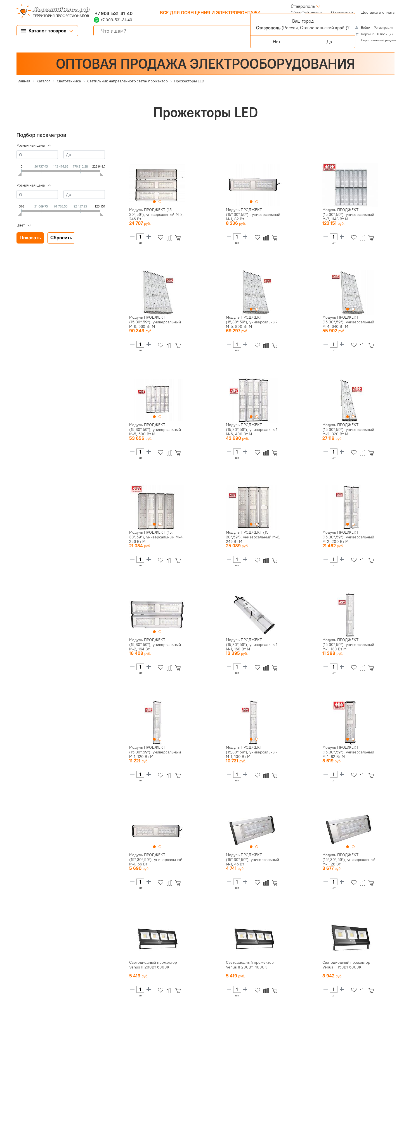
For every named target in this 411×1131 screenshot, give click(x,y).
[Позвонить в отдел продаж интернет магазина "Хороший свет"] (95, 6)
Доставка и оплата (378, 12)
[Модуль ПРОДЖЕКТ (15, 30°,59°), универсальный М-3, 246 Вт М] (254, 507)
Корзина (367, 34)
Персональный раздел (378, 40)
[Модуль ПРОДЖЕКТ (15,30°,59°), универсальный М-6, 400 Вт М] (254, 400)
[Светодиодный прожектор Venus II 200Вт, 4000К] (254, 937)
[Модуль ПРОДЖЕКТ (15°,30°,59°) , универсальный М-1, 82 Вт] (254, 185)
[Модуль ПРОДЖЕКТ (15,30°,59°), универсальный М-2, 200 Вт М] (350, 507)
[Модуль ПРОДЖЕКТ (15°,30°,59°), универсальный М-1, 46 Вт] (254, 830)
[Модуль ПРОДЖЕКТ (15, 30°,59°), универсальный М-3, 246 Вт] (157, 185)
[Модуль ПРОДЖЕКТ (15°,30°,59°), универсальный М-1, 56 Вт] (157, 830)
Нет (276, 41)
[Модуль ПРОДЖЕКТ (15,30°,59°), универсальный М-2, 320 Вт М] (350, 400)
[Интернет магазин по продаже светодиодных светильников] (50, 12)
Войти (366, 27)
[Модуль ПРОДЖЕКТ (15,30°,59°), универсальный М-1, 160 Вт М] (254, 615)
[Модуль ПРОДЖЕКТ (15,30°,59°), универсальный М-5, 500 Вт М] (157, 400)
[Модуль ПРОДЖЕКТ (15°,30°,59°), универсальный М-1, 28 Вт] (350, 830)
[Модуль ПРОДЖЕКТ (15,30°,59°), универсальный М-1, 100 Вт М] (254, 722)
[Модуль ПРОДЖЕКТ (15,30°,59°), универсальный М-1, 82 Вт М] (350, 722)
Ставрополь (303, 6)
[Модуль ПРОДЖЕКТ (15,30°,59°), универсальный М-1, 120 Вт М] (157, 722)
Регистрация (383, 27)
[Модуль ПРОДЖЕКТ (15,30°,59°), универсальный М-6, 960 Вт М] (157, 292)
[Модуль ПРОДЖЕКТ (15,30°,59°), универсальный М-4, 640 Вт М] (350, 292)
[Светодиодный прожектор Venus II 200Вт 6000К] (157, 937)
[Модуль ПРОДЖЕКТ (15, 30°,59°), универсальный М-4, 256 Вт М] (157, 507)
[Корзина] (179, 237)
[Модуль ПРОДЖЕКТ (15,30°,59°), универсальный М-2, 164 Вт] (157, 615)
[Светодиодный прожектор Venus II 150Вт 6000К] (350, 937)
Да (329, 41)
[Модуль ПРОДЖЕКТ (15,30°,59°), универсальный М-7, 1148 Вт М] (350, 185)
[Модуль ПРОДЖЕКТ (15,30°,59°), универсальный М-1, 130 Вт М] (350, 615)
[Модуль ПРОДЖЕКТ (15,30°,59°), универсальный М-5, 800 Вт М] (254, 292)
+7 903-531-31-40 (113, 13)
